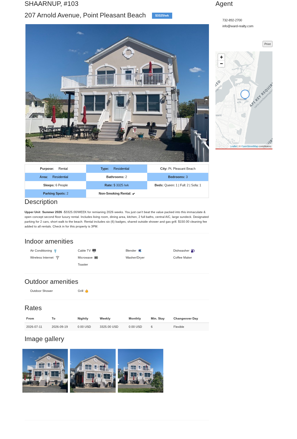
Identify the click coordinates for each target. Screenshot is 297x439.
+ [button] (221, 57)
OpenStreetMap (249, 146)
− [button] (221, 63)
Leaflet (233, 146)
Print (267, 44)
